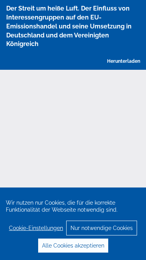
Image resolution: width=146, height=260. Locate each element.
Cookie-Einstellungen (36, 228)
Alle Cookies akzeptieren (73, 245)
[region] (73, 223)
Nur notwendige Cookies (101, 228)
